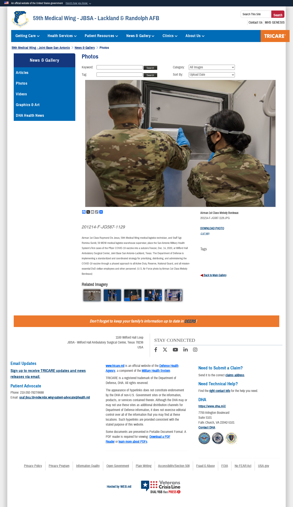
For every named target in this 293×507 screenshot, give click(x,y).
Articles (22, 72)
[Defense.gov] (204, 438)
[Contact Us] (256, 22)
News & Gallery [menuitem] (138, 35)
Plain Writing (143, 466)
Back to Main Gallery (215, 275)
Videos (21, 94)
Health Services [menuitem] (60, 35)
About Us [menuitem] (193, 35)
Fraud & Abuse (205, 466)
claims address (234, 375)
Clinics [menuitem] (168, 35)
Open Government (117, 466)
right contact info (219, 391)
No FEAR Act (243, 466)
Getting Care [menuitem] (25, 35)
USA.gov (263, 466)
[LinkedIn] (185, 350)
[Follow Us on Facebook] (155, 350)
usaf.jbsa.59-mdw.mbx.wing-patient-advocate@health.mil (54, 397)
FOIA (224, 466)
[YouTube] (175, 350)
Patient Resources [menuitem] (99, 35)
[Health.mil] (218, 438)
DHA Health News (30, 115)
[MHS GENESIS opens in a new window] (275, 22)
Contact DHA (206, 427)
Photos (21, 83)
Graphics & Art (28, 104)
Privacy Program (59, 466)
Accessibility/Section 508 (174, 466)
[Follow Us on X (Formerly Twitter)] (165, 350)
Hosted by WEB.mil (119, 486)
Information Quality (88, 466)
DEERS (190, 321)
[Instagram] (195, 350)
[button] (79, 3)
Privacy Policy (33, 466)
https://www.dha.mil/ (212, 406)
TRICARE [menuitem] (275, 36)
